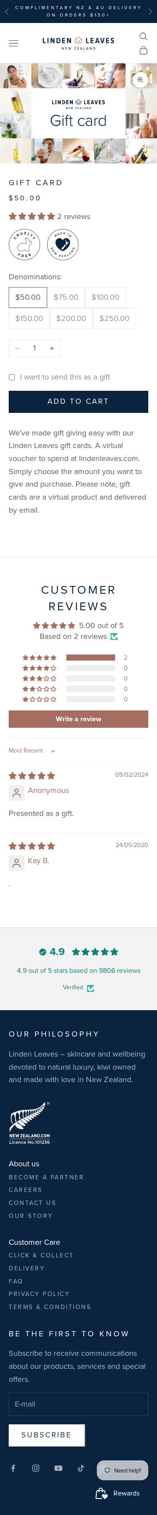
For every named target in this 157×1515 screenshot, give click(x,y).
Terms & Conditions (50, 1307)
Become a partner (46, 1177)
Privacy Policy (39, 1294)
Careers (26, 1189)
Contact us (32, 1202)
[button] (33, 216)
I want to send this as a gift (65, 377)
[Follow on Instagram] (35, 1468)
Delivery (27, 1268)
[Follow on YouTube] (58, 1468)
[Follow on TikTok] (81, 1468)
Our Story (31, 1216)
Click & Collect (41, 1255)
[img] (32, 776)
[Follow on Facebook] (13, 1468)
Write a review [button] (78, 719)
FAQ (16, 1281)
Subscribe (46, 1435)
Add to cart (78, 401)
